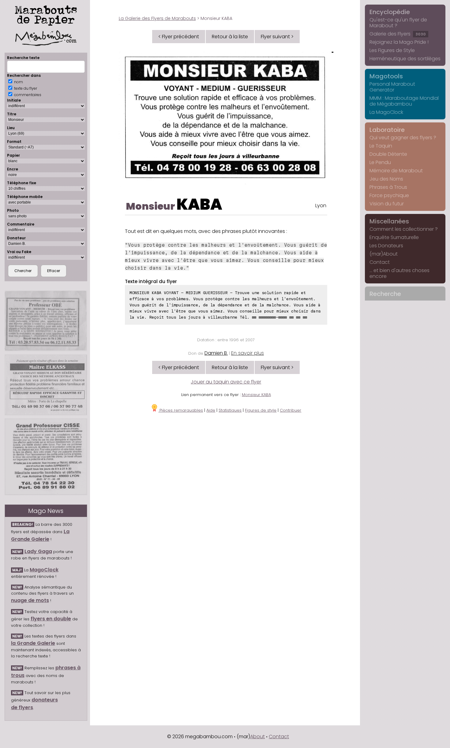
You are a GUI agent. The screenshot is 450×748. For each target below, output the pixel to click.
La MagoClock (386, 112)
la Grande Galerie (33, 643)
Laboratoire (387, 129)
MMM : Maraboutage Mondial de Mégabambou (404, 101)
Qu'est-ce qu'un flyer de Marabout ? (398, 22)
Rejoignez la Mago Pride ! (399, 42)
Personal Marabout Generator (392, 86)
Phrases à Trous (388, 187)
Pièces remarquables (180, 410)
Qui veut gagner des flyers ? (402, 137)
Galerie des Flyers (397, 33)
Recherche (385, 294)
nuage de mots (30, 600)
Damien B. (216, 353)
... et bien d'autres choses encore (399, 273)
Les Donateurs (386, 245)
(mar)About (383, 253)
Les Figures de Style (392, 50)
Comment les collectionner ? (403, 229)
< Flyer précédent (178, 36)
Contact (379, 262)
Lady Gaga (38, 551)
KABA (199, 204)
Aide (210, 410)
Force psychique (389, 195)
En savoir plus (247, 353)
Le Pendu (380, 162)
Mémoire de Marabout (396, 170)
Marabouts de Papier (46, 14)
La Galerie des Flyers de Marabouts (157, 18)
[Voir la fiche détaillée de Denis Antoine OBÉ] (46, 320)
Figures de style (260, 410)
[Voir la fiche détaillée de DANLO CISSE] (46, 457)
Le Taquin (380, 145)
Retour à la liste (230, 36)
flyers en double (51, 618)
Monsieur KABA (256, 395)
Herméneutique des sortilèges (405, 58)
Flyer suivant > (277, 36)
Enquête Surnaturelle (394, 237)
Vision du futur (386, 203)
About (257, 736)
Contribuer (290, 410)
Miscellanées (389, 221)
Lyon (320, 205)
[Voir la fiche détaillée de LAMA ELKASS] (46, 384)
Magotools (386, 76)
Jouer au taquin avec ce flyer (226, 381)
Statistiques (230, 410)
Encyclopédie (389, 12)
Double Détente (388, 154)
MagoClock (44, 569)
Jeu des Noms (386, 178)
